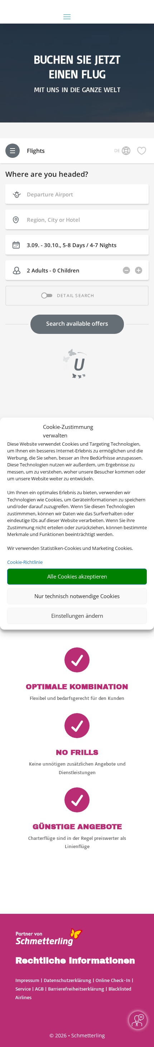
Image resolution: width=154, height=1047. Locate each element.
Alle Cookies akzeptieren (77, 576)
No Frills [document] (77, 752)
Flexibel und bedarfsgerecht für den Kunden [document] (77, 698)
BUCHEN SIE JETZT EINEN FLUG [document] (77, 66)
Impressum (27, 980)
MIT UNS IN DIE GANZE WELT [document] (77, 89)
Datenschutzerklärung (67, 980)
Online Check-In (113, 980)
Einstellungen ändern (77, 615)
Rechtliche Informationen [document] (75, 961)
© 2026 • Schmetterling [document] (77, 1035)
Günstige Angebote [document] (77, 827)
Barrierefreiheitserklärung (76, 989)
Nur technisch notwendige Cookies (77, 596)
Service (23, 989)
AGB (39, 989)
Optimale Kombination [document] (77, 687)
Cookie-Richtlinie (25, 562)
